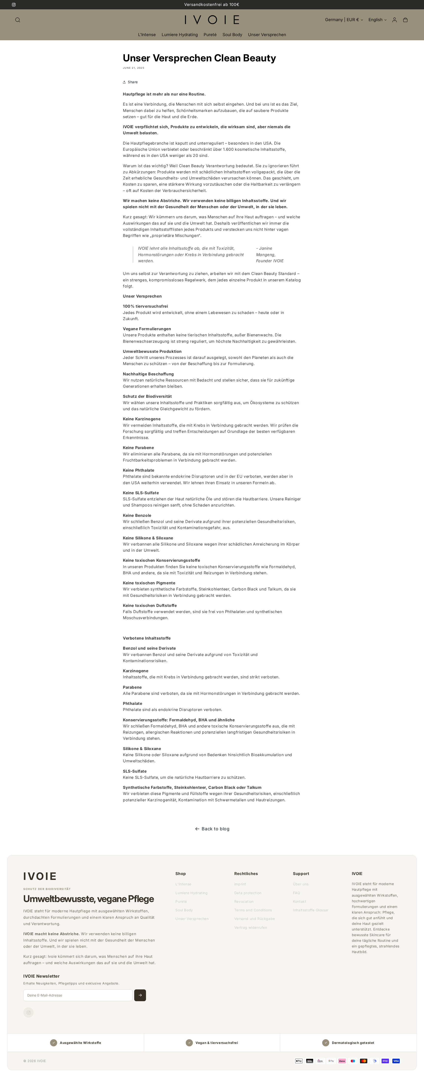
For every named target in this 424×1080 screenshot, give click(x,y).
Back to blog (215, 828)
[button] (17, 19)
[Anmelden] (140, 995)
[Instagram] (28, 1012)
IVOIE (40, 876)
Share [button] (133, 82)
